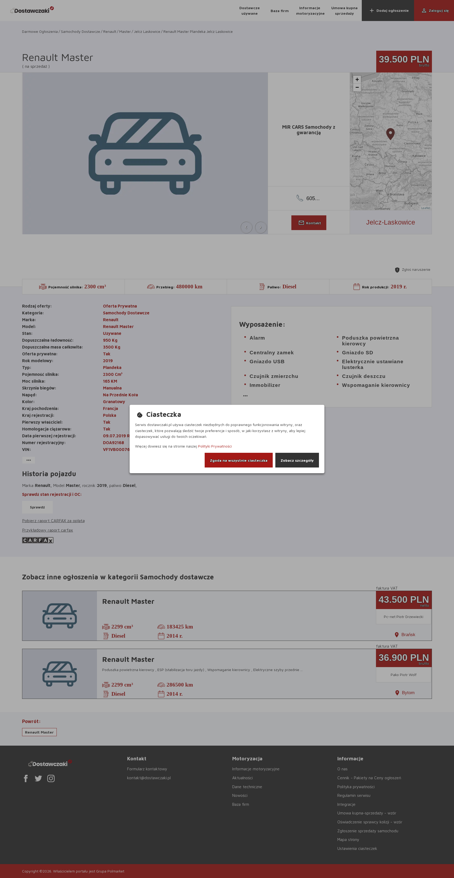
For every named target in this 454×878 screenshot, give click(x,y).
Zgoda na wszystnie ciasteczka (238, 460)
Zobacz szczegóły (297, 460)
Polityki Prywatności (215, 446)
